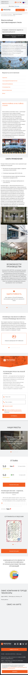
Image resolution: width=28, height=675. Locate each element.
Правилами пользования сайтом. (8, 668)
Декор (3, 93)
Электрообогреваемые (7, 84)
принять (14, 671)
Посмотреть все (14, 484)
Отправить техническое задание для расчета (14, 36)
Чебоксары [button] (16, 6)
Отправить (14, 416)
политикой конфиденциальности (15, 411)
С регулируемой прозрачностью (9, 80)
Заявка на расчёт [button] (20, 10)
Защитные (4, 77)
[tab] (26, 504)
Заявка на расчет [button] (14, 649)
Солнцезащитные (6, 87)
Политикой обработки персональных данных (17, 667)
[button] (24, 2)
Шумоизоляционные (7, 90)
